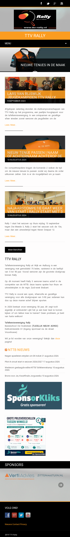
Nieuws (8, 524)
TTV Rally (35, 35)
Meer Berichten (15, 249)
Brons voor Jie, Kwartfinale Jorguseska (23, 376)
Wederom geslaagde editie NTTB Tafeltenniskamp (28, 367)
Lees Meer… (10, 125)
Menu (8, 43)
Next (15, 66)
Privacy (23, 524)
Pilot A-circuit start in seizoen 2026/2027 (23, 361)
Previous (5, 66)
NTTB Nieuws (18, 350)
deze (57, 338)
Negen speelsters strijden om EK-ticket (23, 356)
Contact (16, 524)
